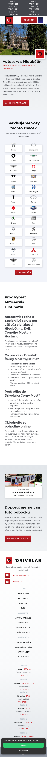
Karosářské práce (23, 647)
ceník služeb (23, 593)
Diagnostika (23, 657)
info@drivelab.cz (20, 575)
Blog (23, 608)
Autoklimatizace (23, 618)
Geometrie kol (23, 627)
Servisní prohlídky (23, 642)
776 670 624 (13, 9)
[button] (41, 20)
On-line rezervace (16, 103)
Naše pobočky (23, 632)
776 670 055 (13, 4)
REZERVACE (23, 598)
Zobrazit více (23, 272)
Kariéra (23, 603)
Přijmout (23, 745)
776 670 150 (34, 9)
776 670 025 (13, 14)
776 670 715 (34, 14)
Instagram (17, 582)
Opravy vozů (23, 652)
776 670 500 (34, 4)
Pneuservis (23, 623)
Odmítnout (23, 751)
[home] (11, 20)
